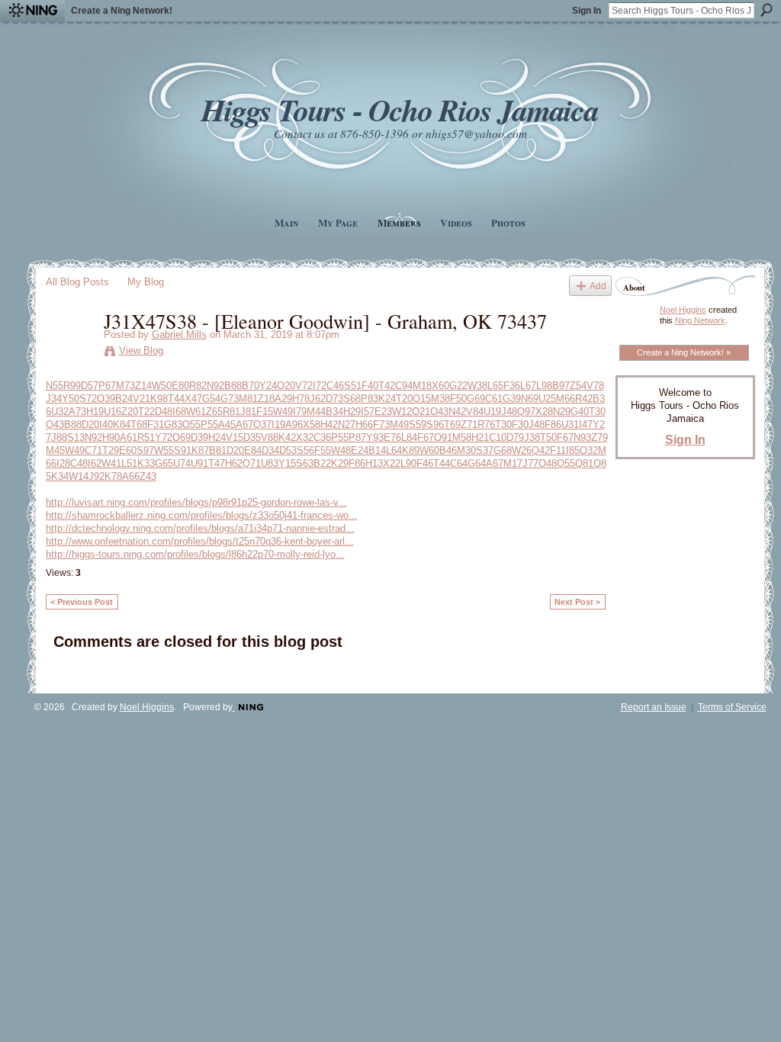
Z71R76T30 (486, 424)
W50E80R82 (179, 385)
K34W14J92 (77, 476)
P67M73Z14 (125, 385)
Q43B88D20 (72, 424)
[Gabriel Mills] (70, 352)
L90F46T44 (425, 463)
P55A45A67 (227, 424)
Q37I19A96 (278, 424)
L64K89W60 (412, 450)
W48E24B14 (358, 450)
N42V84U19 (474, 411)
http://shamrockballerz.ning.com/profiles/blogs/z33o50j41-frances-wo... (202, 515)
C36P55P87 (339, 437)
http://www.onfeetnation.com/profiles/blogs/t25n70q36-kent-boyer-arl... (200, 541)
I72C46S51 (337, 385)
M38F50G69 (458, 398)
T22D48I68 (162, 411)
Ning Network (700, 320)
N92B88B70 (233, 385)
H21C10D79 (497, 437)
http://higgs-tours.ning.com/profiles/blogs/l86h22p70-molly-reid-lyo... (195, 554)
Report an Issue (653, 707)
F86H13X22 (374, 463)
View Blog (141, 350)
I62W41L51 (112, 463)
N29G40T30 (579, 411)
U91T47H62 (217, 463)
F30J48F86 (536, 424)
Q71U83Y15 (269, 463)
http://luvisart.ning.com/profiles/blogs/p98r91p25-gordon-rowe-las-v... (196, 502)
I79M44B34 (318, 411)
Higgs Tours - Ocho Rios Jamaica (399, 109)
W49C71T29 (92, 450)
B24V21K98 (141, 398)
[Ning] (32, 10)
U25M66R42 (565, 398)
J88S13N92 (76, 437)
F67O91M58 (444, 437)
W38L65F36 (494, 385)
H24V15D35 (234, 437)
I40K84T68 (123, 424)
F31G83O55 (174, 424)
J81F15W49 (266, 411)
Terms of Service (732, 707)
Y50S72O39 (88, 398)
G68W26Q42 (521, 450)
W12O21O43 (420, 411)
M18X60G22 (440, 385)
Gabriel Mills (179, 334)
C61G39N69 (511, 398)
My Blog (145, 282)
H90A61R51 (128, 437)
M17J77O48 (530, 463)
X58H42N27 (329, 424)
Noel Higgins (683, 309)
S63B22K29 (322, 463)
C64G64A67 (476, 463)
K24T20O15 (404, 398)
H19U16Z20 (112, 411)
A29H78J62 (300, 398)
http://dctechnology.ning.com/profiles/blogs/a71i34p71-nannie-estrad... (200, 528)
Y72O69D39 (181, 437)
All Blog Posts (77, 282)
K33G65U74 (164, 463)
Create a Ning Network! (121, 10)
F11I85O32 (574, 450)
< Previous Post (81, 601)
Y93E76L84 (391, 437)
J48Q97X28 (527, 411)
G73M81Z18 (247, 398)
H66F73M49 (382, 424)
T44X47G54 (194, 398)
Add (598, 286)
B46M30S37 (466, 450)
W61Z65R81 (213, 411)
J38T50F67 (549, 437)
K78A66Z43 (130, 476)
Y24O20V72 (286, 385)
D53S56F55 (305, 450)
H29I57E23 (367, 411)
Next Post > (577, 601)
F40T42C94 (387, 385)
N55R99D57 (72, 385)
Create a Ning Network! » (684, 352)
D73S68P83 (352, 398)
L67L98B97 (545, 385)
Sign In (586, 10)
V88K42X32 (287, 437)
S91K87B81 (200, 450)
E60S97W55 (146, 450)
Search (766, 10)
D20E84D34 (253, 450)
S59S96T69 (435, 424)
